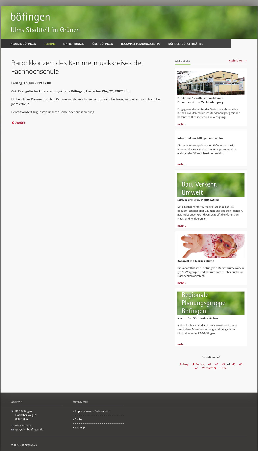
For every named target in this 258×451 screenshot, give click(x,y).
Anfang (184, 364)
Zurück (20, 123)
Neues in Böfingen (23, 44)
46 (240, 364)
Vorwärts (207, 368)
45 (233, 364)
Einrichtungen (73, 44)
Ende (224, 368)
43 (223, 364)
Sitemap (80, 427)
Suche (78, 419)
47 (196, 368)
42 (216, 364)
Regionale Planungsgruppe (140, 44)
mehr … (181, 124)
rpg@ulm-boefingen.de (29, 429)
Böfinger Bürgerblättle (185, 44)
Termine (49, 44)
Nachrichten (236, 60)
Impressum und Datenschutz (92, 411)
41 (209, 364)
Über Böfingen (102, 44)
